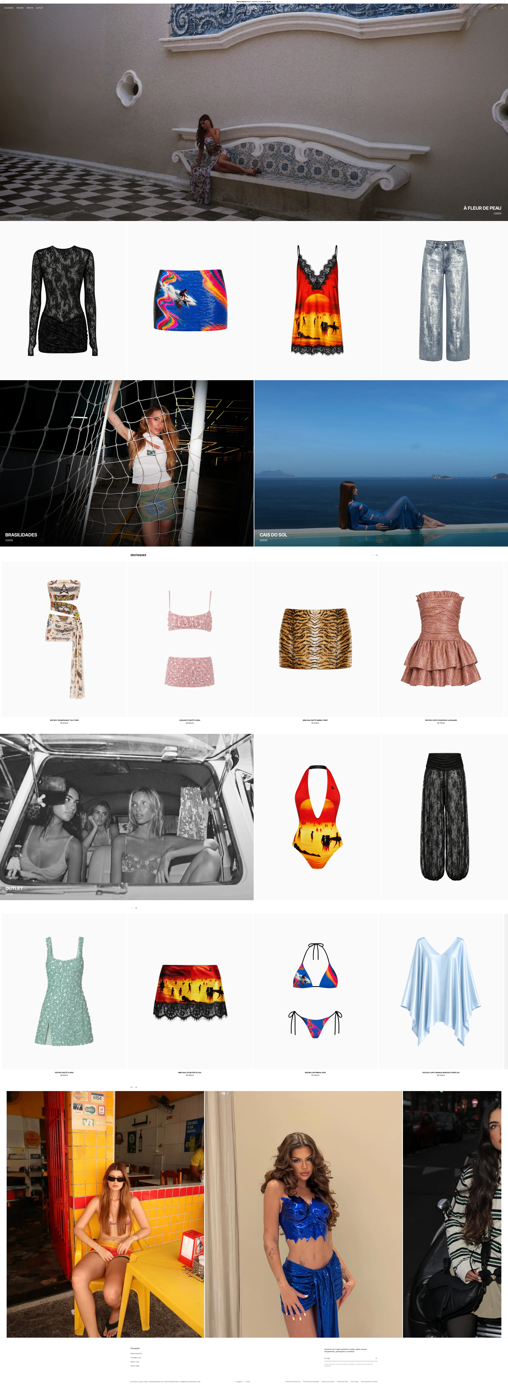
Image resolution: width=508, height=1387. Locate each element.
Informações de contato (369, 1381)
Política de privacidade (311, 1381)
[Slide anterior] (132, 1087)
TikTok (248, 1382)
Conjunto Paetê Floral (189, 720)
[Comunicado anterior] (3, 2)
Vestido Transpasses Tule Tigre (64, 720)
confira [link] (9, 894)
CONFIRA (497, 213)
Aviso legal (135, 1366)
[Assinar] (376, 1358)
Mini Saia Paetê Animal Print (315, 720)
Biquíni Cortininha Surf (315, 1073)
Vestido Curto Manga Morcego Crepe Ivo (441, 1073)
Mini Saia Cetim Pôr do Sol (189, 1073)
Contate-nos (136, 1357)
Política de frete (342, 1381)
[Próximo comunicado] (504, 2)
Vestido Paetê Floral (64, 1073)
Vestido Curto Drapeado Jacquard (441, 720)
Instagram (239, 1382)
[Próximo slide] (376, 555)
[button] (8, 8)
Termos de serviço (328, 1381)
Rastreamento (136, 1353)
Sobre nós (135, 1362)
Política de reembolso (293, 1381)
